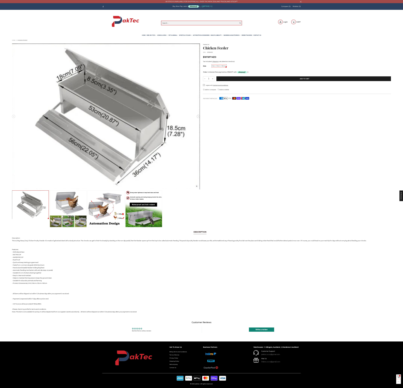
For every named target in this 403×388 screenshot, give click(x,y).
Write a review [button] (261, 330)
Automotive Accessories (201, 35)
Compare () (285, 6)
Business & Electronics (232, 35)
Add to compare (210, 89)
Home (144, 35)
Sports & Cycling (185, 35)
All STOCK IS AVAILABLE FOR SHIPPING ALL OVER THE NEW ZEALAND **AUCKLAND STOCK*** (201, 2)
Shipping (215, 61)
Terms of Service (174, 355)
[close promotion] (300, 1)
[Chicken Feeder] (106, 116)
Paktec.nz (206, 44)
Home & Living (162, 35)
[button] (13, 116)
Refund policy (173, 364)
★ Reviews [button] (401, 195)
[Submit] (240, 23)
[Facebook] (103, 6)
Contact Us (257, 35)
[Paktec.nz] (126, 22)
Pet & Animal (173, 35)
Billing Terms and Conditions (178, 351)
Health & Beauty (216, 35)
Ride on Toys (151, 35)
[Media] (196, 186)
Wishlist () (297, 6)
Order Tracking (246, 35)
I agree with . (217, 85)
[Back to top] (398, 381)
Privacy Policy (173, 358)
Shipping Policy (174, 361)
